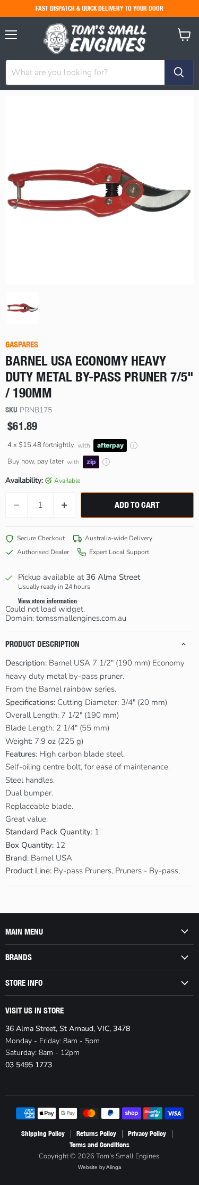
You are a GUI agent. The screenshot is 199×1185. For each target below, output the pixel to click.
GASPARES (21, 344)
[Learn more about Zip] (106, 462)
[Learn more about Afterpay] (133, 445)
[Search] (179, 72)
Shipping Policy (43, 1134)
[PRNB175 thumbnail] (23, 308)
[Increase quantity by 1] (64, 505)
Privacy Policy (147, 1134)
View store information (47, 601)
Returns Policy (96, 1134)
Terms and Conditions (99, 1145)
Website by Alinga (100, 1167)
